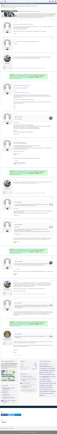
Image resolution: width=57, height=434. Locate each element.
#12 (53, 299)
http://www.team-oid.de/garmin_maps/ (20, 92)
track (47, 389)
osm (52, 383)
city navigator (42, 368)
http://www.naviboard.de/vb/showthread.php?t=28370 (23, 99)
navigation (44, 379)
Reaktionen (4, 66)
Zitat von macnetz (18, 224)
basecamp (43, 366)
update (46, 391)
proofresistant (5, 390)
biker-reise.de (16, 68)
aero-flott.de (34, 68)
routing (41, 387)
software (50, 387)
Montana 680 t (5, 391)
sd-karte (45, 387)
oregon (49, 381)
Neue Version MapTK (26, 383)
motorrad (52, 376)
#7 (53, 179)
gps (54, 370)
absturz (44, 364)
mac (40, 376)
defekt (48, 368)
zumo (41, 393)
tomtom (41, 389)
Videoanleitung (28, 41)
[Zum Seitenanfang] (55, 432)
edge (51, 368)
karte (50, 372)
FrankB (4, 398)
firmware (45, 370)
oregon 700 (48, 383)
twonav (41, 391)
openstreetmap (43, 381)
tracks (51, 389)
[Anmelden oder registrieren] (53, 1)
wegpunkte (53, 391)
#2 (53, 39)
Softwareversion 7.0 (6, 394)
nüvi (48, 379)
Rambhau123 (34, 368)
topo (45, 389)
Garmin (50, 370)
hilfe (43, 372)
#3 (53, 54)
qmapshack (42, 385)
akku (47, 364)
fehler (40, 370)
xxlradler (4, 393)
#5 (53, 113)
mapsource (46, 376)
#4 (53, 83)
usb (49, 391)
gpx (40, 372)
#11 (53, 280)
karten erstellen (4, 422)
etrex (53, 368)
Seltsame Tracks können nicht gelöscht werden (8, 388)
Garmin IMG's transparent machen (28, 390)
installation (46, 372)
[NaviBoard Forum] (3, 1)
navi (40, 379)
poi (55, 383)
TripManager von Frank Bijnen (8, 397)
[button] (55, 1)
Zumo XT (42, 395)
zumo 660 (50, 393)
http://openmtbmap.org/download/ (19, 87)
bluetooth (49, 366)
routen (50, 385)
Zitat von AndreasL (19, 116)
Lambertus (15, 315)
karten (41, 374)
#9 (53, 221)
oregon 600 (42, 383)
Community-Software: (28, 432)
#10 (53, 258)
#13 (53, 330)
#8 (53, 198)
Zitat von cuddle (18, 202)
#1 (53, 22)
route (47, 385)
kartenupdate (47, 374)
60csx (40, 364)
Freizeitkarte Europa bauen (27, 376)
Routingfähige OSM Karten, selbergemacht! (27, 386)
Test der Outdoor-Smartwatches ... (37, 17)
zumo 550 (45, 393)
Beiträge (4, 68)
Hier (20, 314)
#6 (53, 139)
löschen (52, 374)
